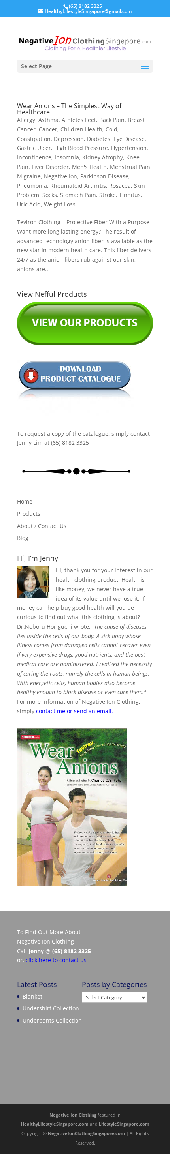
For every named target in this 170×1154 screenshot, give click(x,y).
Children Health (81, 129)
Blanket (32, 996)
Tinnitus (130, 195)
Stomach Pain (78, 195)
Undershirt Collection (51, 1008)
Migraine (29, 176)
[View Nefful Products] (85, 343)
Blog (22, 537)
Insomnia (67, 157)
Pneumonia (32, 185)
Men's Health (89, 166)
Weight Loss (60, 204)
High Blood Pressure (81, 148)
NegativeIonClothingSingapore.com (86, 1133)
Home (24, 501)
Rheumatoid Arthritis (78, 185)
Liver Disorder (50, 166)
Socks (49, 195)
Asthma (48, 120)
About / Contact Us (41, 526)
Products (28, 513)
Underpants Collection (52, 1020)
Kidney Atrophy (102, 157)
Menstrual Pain (130, 166)
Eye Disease (129, 138)
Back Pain (112, 120)
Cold (111, 129)
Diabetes (98, 138)
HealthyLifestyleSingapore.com (55, 1124)
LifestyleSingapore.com (124, 1124)
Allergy (26, 120)
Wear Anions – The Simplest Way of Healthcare (69, 108)
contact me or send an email (73, 711)
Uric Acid (29, 204)
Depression (69, 138)
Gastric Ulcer (34, 148)
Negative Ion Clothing (72, 1115)
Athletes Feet (79, 120)
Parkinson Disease (104, 176)
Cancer (48, 129)
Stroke (107, 195)
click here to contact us (56, 960)
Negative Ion (60, 176)
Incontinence (34, 157)
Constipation (34, 138)
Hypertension (129, 148)
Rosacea (120, 185)
